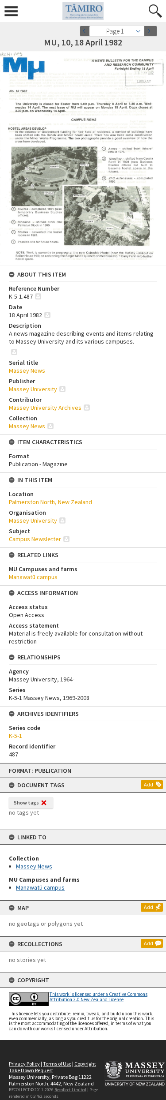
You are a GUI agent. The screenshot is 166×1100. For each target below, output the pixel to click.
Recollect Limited (70, 1090)
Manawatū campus (40, 887)
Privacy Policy (24, 1063)
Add (148, 784)
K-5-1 (15, 736)
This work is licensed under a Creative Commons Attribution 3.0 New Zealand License (98, 996)
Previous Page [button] (86, 31)
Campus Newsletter (35, 539)
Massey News (34, 866)
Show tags (26, 802)
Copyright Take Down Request (52, 1067)
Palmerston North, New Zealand (50, 502)
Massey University (33, 389)
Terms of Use (57, 1063)
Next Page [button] (150, 31)
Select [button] (140, 31)
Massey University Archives (45, 408)
